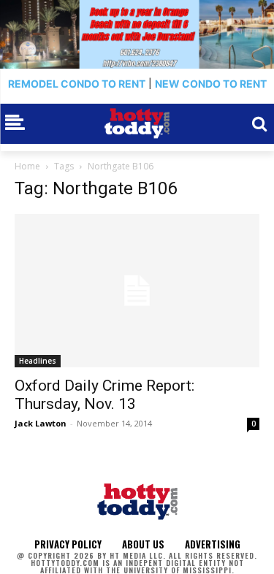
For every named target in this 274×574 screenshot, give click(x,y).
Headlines (37, 361)
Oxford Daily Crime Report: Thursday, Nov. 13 (104, 395)
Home (27, 166)
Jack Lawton (40, 423)
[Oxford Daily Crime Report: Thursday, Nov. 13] (137, 290)
